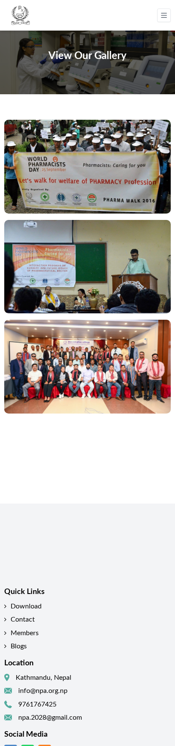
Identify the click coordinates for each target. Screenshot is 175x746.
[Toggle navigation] (164, 15)
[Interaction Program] (87, 267)
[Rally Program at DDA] (87, 167)
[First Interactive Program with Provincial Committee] (87, 367)
